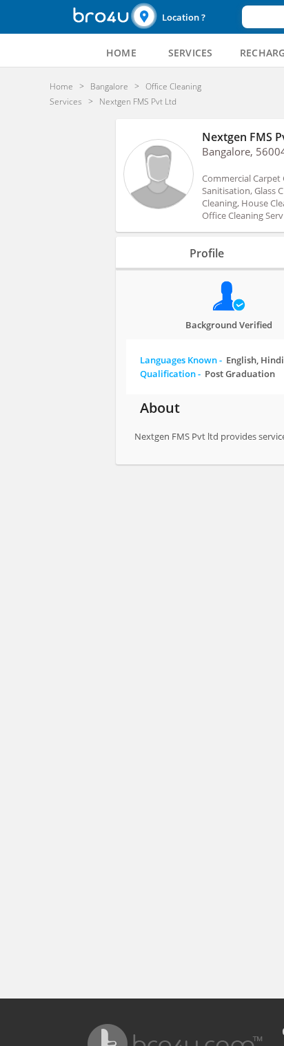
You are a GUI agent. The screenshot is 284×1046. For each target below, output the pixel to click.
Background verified (228, 325)
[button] (184, 17)
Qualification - (207, 373)
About (160, 407)
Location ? (183, 17)
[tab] (121, 53)
